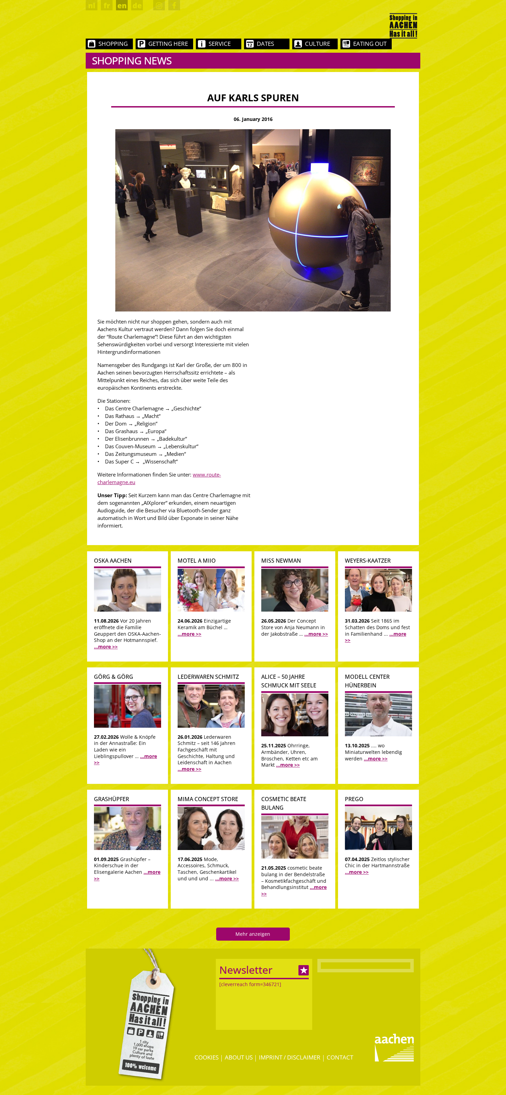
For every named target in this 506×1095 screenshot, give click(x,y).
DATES (265, 44)
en (122, 5)
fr (107, 5)
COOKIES (206, 1057)
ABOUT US (239, 1057)
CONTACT (340, 1057)
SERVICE (220, 44)
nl (91, 5)
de (137, 5)
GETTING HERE (168, 44)
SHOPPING (113, 44)
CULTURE (317, 44)
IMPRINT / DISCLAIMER (289, 1057)
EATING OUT (370, 44)
